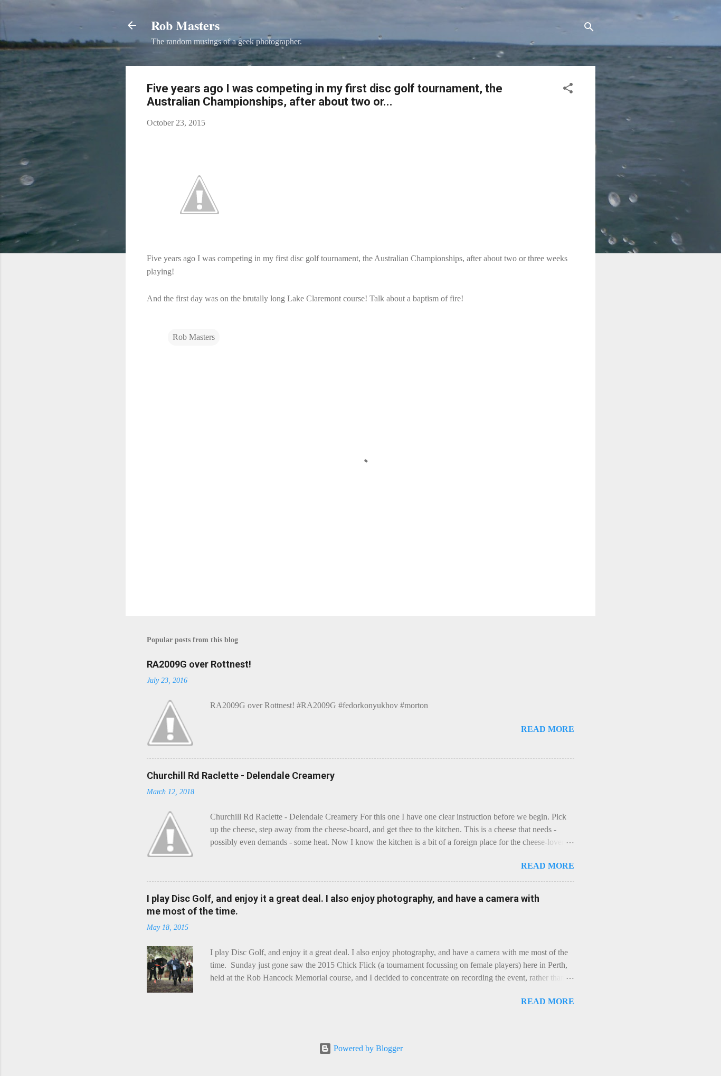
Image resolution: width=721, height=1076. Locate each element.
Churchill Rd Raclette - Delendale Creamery (241, 775)
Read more (547, 729)
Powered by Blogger (367, 1048)
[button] (568, 90)
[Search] (589, 29)
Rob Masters (185, 25)
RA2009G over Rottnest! (199, 664)
